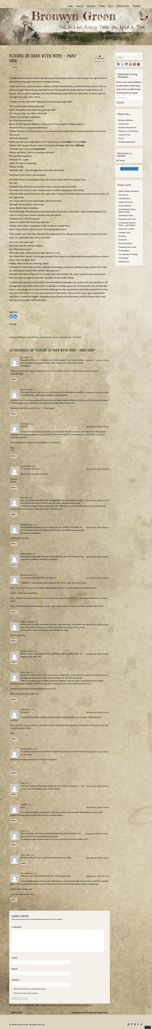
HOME (70, 7)
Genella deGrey (27, 749)
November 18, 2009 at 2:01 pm (97, 712)
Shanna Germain (125, 243)
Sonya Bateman (27, 873)
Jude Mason (25, 709)
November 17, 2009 (99, 61)
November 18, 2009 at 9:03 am (97, 578)
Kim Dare (122, 236)
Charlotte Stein (124, 198)
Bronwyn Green (27, 575)
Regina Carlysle (27, 622)
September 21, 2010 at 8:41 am (97, 876)
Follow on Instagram (130, 169)
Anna (23, 831)
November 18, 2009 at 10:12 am (97, 675)
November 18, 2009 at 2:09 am (97, 427)
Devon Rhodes (27, 390)
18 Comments (99, 58)
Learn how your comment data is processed (69, 1005)
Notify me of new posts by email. (26, 993)
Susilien (24, 804)
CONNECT (136, 7)
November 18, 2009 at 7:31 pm (97, 807)
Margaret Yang (26, 525)
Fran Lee (24, 498)
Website (15, 980)
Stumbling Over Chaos (127, 247)
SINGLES (91, 7)
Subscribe (120, 102)
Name (15, 957)
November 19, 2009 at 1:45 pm (97, 858)
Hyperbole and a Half (127, 219)
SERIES (79, 7)
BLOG (110, 7)
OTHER (101, 7)
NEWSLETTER (122, 7)
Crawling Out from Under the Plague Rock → (91, 1013)
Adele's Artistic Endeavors (129, 191)
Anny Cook (25, 855)
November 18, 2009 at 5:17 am (97, 500)
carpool (47, 337)
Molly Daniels (26, 554)
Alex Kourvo (123, 195)
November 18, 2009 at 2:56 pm (97, 752)
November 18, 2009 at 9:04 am (97, 625)
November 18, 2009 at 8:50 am (97, 557)
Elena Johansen (125, 206)
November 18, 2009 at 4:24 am (97, 469)
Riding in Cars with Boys (29, 337)
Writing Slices (124, 262)
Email (15, 969)
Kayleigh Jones (125, 233)
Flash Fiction (124, 124)
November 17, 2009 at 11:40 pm (97, 360)
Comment (16, 927)
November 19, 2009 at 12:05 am (97, 834)
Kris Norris (25, 424)
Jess (22, 783)
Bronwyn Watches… (127, 120)
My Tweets (120, 161)
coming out (55, 337)
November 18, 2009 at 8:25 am (97, 527)
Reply (14, 379)
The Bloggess (124, 251)
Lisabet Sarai (26, 466)
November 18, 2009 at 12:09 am (97, 392)
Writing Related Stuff (127, 142)
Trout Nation (123, 258)
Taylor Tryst (25, 672)
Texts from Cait (124, 135)
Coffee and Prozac (126, 202)
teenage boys (66, 337)
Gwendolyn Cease (126, 215)
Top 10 (121, 138)
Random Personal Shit (127, 128)
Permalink (77, 337)
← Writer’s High (15, 1013)
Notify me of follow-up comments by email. (30, 989)
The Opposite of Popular (128, 254)
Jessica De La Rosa (126, 229)
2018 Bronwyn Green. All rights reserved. (28, 1024)
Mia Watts (24, 357)
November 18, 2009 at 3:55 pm (97, 786)
